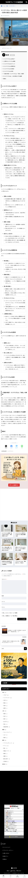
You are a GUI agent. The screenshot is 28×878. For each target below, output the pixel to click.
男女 (5, 724)
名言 (5, 716)
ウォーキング (7, 732)
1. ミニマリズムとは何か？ (9, 59)
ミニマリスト (10, 451)
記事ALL (5, 859)
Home (3, 876)
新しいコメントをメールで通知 (10, 613)
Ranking (13, 870)
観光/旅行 (6, 759)
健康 (4, 729)
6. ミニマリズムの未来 (8, 71)
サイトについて (6, 847)
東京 (5, 719)
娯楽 (4, 740)
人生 (4, 711)
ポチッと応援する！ (14, 485)
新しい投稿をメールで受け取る (10, 616)
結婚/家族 (6, 727)
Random (19, 870)
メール (3, 601)
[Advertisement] (14, 504)
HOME (15, 868)
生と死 (5, 721)
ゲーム (5, 745)
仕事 (5, 700)
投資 (5, 705)
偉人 (5, 748)
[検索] (25, 648)
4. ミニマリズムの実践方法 (9, 66)
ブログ (5, 695)
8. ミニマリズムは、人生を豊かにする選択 (12, 76)
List (9, 870)
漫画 (5, 756)
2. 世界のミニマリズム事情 (9, 61)
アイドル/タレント (8, 743)
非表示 (12, 55)
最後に (4, 78)
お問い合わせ (6, 853)
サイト (3, 607)
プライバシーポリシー (8, 850)
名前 (3, 596)
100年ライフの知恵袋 (14, 2)
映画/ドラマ (6, 751)
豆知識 (5, 761)
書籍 (5, 753)
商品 (5, 703)
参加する (22, 834)
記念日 (4, 764)
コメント (4, 579)
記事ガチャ (5, 856)
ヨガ (5, 735)
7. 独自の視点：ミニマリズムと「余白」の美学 (13, 73)
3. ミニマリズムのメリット (9, 63)
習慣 (5, 708)
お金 (4, 692)
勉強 (5, 713)
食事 (5, 737)
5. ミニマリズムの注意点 (8, 68)
